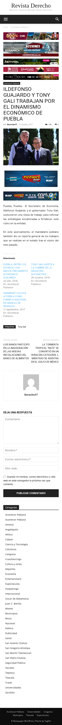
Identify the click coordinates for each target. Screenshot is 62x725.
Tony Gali (22, 326)
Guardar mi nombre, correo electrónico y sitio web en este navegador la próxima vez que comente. (29, 480)
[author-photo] (31, 390)
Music (8, 618)
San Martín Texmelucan (18, 653)
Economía (10, 574)
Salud (8, 638)
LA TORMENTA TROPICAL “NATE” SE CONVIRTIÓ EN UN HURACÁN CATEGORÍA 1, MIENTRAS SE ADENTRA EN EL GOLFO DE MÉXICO (45, 353)
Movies (9, 608)
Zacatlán (10, 692)
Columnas (10, 549)
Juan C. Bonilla (13, 603)
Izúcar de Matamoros (17, 598)
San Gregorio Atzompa (17, 648)
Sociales (9, 667)
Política (9, 628)
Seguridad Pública (15, 662)
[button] (57, 19)
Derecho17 (12, 124)
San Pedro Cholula (15, 657)
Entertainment (13, 578)
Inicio (5, 27)
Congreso (10, 554)
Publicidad (11, 633)
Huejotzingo (12, 588)
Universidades (13, 687)
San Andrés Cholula (16, 643)
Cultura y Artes (13, 564)
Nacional (10, 623)
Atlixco (9, 534)
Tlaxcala (9, 677)
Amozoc (9, 524)
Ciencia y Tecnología (16, 544)
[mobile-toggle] (5, 19)
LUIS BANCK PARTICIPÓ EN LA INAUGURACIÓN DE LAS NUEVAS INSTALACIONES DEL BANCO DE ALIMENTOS (16, 351)
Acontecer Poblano (20, 27)
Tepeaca (10, 672)
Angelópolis (11, 529)
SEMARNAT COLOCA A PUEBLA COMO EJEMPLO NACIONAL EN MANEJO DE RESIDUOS (15, 300)
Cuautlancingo (13, 559)
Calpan (9, 539)
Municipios (11, 613)
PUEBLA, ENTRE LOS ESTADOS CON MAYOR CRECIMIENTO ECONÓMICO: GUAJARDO (15, 271)
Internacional (12, 593)
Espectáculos (12, 583)
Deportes (10, 569)
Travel (8, 682)
